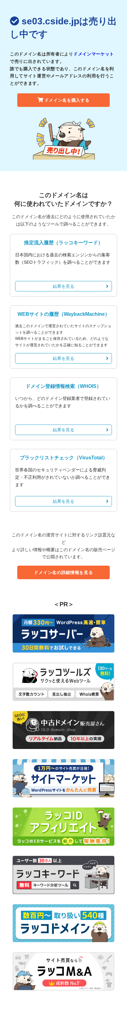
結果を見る (63, 286)
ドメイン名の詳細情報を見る (63, 572)
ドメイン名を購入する (67, 100)
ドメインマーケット (93, 53)
